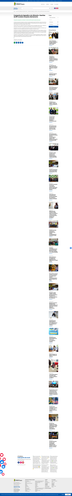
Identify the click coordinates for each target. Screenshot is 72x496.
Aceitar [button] (68, 494)
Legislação (51, 0)
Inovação (36, 485)
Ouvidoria (51, 4)
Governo (47, 4)
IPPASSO (36, 491)
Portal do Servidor (59, 0)
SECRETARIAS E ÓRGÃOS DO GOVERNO (30, 479)
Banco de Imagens (47, 486)
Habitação (26, 485)
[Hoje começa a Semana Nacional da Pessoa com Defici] (54, 460)
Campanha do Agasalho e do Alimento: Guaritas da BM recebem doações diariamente (38, 11)
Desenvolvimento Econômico (28, 483)
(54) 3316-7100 (17, 484)
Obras (26, 487)
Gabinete (36, 483)
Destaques (55, 0)
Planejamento (36, 486)
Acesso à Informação (43, 0)
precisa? (16, 8)
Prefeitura (42, 4)
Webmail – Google (54, 486)
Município (31, 0)
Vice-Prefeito (46, 481)
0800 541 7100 (17, 487)
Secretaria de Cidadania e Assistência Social (21, 11)
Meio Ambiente (27, 486)
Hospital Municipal (27, 491)
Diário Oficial (48, 0)
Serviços (34, 0)
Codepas (26, 490)
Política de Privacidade (48, 488)
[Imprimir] (14, 43)
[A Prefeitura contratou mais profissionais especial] (45, 468)
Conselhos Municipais (37, 490)
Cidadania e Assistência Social (38, 481)
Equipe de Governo (47, 482)
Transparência (38, 0)
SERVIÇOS (53, 483)
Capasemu (36, 489)
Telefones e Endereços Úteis (54, 481)
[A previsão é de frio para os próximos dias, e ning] (45, 460)
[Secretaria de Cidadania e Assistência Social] (19, 5)
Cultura (26, 482)
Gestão (26, 484)
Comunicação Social (37, 482)
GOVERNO (46, 479)
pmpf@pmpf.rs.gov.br (16, 488)
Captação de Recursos (28, 481)
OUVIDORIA (46, 483)
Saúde (36, 487)
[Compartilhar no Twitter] (18, 43)
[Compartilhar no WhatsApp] (20, 43)
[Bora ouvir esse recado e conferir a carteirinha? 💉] (37, 460)
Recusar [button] (63, 494)
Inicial (14, 11)
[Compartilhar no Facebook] (16, 43)
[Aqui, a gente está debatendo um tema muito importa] (54, 468)
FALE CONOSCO (54, 479)
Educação (36, 484)
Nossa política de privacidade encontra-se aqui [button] (51, 494)
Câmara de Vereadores (28, 489)
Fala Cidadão (56, 4)
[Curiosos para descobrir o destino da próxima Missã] (37, 468)
